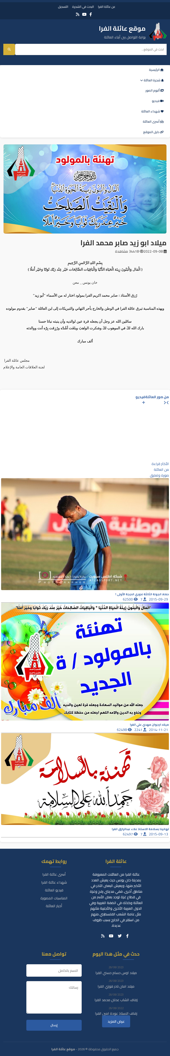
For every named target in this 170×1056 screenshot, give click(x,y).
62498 (122, 729)
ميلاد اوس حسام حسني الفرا (116, 972)
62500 (128, 599)
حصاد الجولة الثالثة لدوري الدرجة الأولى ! (142, 594)
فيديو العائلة (54, 890)
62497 (128, 834)
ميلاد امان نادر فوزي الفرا (116, 986)
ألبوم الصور (152, 90)
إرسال (54, 1025)
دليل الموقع (151, 132)
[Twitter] (120, 936)
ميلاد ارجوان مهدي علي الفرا (149, 724)
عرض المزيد (116, 1021)
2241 (138, 729)
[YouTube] (84, 14)
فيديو (156, 101)
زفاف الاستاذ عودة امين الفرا (116, 1013)
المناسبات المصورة (54, 898)
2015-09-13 (159, 834)
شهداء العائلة (151, 111)
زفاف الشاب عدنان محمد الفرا (116, 999)
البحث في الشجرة (83, 7)
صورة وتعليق (159, 475)
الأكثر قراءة (160, 463)
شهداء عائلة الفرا (54, 882)
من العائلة (161, 469)
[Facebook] (90, 14)
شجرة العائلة (152, 80)
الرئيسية (154, 70)
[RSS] (77, 14)
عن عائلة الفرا (106, 7)
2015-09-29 (159, 599)
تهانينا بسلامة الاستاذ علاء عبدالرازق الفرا (140, 829)
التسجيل (63, 7)
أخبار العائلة (54, 905)
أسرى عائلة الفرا (54, 874)
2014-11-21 (159, 729)
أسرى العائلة (151, 121)
